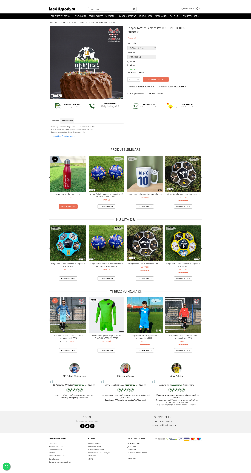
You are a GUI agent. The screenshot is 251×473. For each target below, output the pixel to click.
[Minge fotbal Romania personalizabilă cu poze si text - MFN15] (106, 174)
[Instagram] (92, 426)
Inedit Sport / (55, 22)
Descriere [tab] (55, 120)
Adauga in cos (155, 79)
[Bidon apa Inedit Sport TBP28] (68, 174)
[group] (86, 62)
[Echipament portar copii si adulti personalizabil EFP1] (145, 315)
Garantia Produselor (96, 449)
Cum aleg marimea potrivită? (60, 462)
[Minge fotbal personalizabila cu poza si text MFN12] (68, 243)
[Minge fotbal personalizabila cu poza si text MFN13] (183, 243)
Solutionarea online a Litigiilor (99, 453)
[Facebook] (82, 426)
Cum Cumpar (54, 459)
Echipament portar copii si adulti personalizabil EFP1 (144, 336)
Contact (52, 453)
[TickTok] (87, 426)
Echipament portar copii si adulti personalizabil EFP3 (68, 336)
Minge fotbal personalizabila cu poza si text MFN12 (68, 264)
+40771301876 (165, 421)
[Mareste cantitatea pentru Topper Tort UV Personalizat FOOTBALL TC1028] (138, 79)
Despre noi (53, 443)
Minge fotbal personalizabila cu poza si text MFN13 (183, 264)
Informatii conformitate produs (63, 136)
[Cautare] (134, 9)
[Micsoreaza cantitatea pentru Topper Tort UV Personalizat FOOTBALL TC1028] (129, 79)
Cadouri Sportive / (69, 22)
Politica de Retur (94, 446)
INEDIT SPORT (132, 32)
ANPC (90, 459)
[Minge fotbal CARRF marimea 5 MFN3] (183, 174)
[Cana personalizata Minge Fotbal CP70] (145, 174)
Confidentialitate (55, 449)
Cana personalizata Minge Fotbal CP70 (145, 194)
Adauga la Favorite (136, 93)
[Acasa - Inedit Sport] (62, 9)
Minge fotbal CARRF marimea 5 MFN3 (183, 194)
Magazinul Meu (57, 438)
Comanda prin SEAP (56, 456)
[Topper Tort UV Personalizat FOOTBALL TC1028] (86, 62)
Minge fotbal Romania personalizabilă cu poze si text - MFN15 (106, 195)
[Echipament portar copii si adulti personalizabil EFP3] (68, 315)
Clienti (92, 438)
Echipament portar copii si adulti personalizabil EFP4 (183, 336)
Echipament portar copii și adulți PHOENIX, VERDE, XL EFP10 (106, 336)
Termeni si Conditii (56, 446)
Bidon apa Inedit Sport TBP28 (68, 194)
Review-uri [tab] (67, 120)
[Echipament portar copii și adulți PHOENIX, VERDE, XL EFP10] (106, 315)
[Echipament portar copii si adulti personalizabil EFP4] (183, 315)
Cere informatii (157, 93)
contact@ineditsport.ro (165, 425)
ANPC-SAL (92, 456)
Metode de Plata (94, 443)
